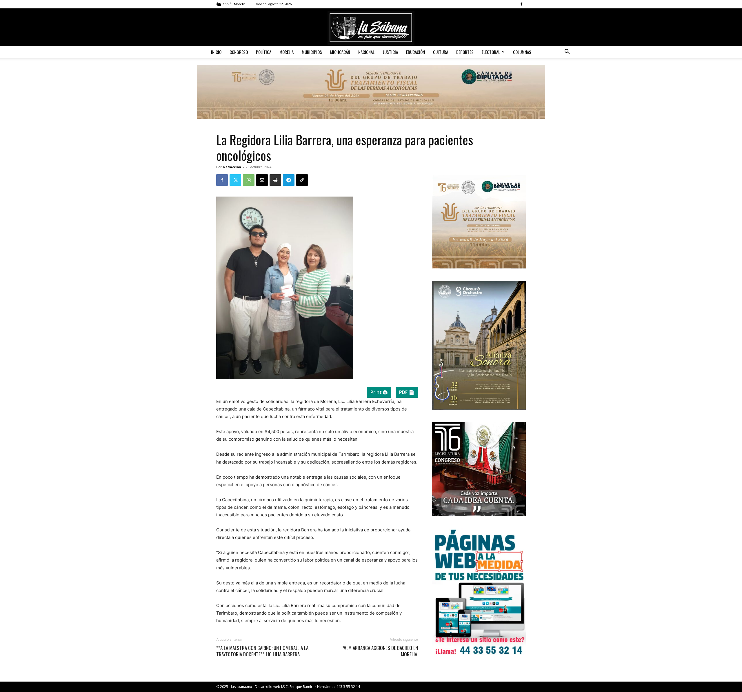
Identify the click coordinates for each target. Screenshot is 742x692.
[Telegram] (288, 180)
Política (263, 52)
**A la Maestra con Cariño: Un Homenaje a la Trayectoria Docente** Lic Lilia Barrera (262, 651)
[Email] (262, 180)
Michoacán (340, 52)
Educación (415, 52)
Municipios (312, 52)
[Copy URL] (302, 180)
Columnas (522, 52)
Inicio (216, 52)
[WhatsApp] (248, 180)
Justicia (390, 52)
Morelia (286, 52)
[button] (567, 52)
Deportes (465, 52)
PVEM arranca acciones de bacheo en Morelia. (379, 651)
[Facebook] (521, 4)
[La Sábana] (371, 28)
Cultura (440, 52)
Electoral (491, 52)
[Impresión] (275, 180)
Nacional (366, 52)
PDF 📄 (406, 392)
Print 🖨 (379, 392)
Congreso (239, 52)
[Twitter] (235, 180)
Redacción (232, 167)
